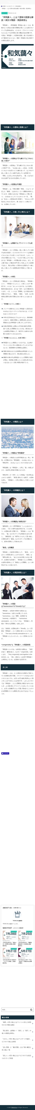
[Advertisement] (15, 83)
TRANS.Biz (14, 1107)
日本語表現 (4, 13)
